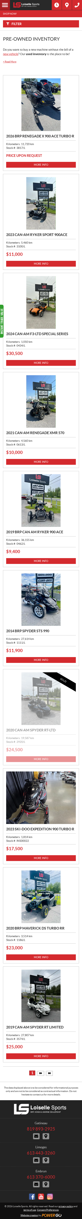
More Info (41, 164)
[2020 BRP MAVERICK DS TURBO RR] (41, 896)
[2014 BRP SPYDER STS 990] (41, 599)
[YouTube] (41, 1197)
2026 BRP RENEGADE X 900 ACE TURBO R (40, 136)
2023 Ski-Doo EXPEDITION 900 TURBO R (40, 829)
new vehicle (10, 54)
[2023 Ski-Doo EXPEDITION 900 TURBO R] (41, 797)
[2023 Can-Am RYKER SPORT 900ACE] (41, 203)
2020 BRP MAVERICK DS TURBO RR (35, 928)
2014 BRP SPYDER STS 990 (27, 631)
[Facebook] (32, 1197)
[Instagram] (50, 1197)
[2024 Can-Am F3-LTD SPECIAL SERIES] (41, 302)
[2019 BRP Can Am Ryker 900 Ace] (41, 500)
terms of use (29, 1210)
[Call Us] (77, 5)
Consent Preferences (48, 1210)
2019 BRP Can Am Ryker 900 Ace (34, 532)
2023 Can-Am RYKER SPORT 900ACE (36, 235)
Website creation (29, 1215)
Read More (9, 61)
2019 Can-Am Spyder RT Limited (34, 1027)
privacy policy (66, 1206)
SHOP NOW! (10, 13)
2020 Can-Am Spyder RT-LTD (31, 730)
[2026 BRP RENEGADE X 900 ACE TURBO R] (41, 104)
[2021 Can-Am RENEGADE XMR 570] (41, 401)
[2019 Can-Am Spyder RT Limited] (41, 996)
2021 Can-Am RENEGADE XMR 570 (35, 433)
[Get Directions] (67, 5)
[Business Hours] (57, 5)
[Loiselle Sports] (31, 5)
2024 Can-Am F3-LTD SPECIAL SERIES (37, 334)
